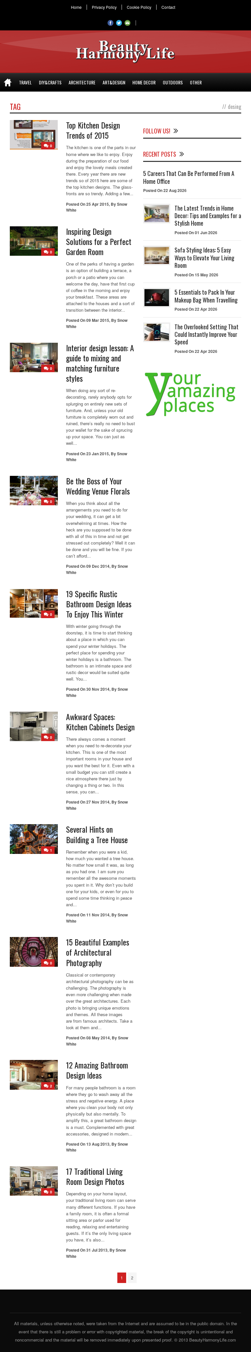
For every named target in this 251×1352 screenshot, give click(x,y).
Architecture (82, 82)
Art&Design (114, 82)
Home (76, 7)
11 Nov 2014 (97, 915)
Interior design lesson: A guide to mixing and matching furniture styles (100, 363)
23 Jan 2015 (97, 454)
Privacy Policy (104, 7)
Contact (168, 7)
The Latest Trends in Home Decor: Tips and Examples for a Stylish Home (208, 216)
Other (196, 82)
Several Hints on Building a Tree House (97, 834)
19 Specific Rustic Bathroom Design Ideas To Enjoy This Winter (98, 604)
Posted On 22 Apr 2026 (196, 309)
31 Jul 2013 (97, 1250)
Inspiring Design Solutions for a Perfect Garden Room (98, 241)
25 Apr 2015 (97, 204)
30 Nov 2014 (97, 689)
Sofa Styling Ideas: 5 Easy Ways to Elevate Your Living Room (204, 257)
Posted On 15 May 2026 (196, 275)
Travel (25, 82)
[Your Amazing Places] (192, 416)
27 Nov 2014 (97, 802)
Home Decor (144, 82)
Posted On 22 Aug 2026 (165, 190)
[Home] (7, 82)
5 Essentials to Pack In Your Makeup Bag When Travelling (206, 296)
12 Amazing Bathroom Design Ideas (97, 1070)
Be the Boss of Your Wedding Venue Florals (98, 486)
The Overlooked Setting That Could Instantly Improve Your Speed (207, 334)
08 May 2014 (98, 1038)
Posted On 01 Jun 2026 (196, 232)
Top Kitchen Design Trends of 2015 (93, 130)
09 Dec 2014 (97, 566)
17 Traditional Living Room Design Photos (95, 1176)
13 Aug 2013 (97, 1144)
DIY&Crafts (50, 82)
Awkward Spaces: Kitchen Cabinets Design (100, 722)
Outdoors (173, 82)
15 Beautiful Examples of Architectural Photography (97, 952)
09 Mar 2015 (97, 320)
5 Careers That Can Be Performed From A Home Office (188, 177)
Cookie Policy (139, 7)
